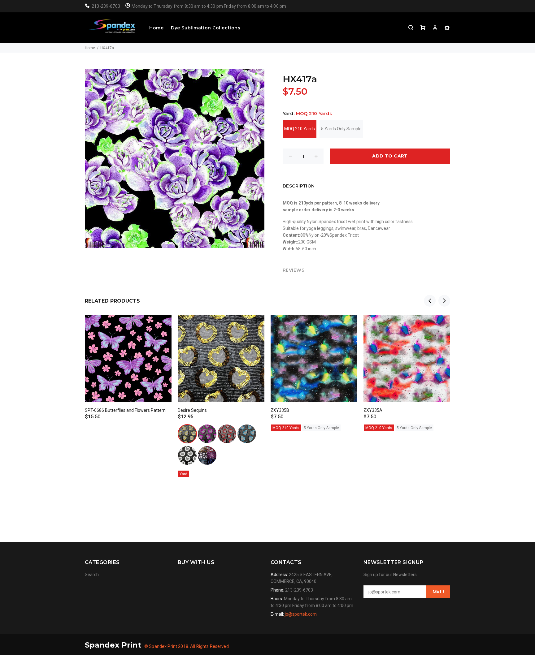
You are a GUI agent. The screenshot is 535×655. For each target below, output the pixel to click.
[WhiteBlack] (187, 455)
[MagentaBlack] (207, 433)
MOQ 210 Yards (299, 128)
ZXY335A (372, 410)
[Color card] (207, 455)
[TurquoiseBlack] (246, 433)
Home (156, 28)
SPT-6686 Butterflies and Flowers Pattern (125, 410)
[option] (128, 361)
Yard (183, 474)
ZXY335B (280, 410)
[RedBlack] (227, 433)
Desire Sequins (192, 410)
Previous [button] (430, 301)
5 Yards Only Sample (341, 128)
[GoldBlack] (187, 433)
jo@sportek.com (301, 614)
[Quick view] (161, 325)
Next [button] (444, 301)
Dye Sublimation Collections (205, 28)
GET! (438, 591)
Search (92, 574)
